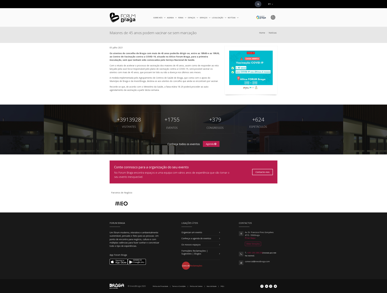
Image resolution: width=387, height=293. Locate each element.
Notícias (232, 18)
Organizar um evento (191, 232)
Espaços (192, 18)
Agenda (170, 18)
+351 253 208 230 (254, 252)
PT (269, 4)
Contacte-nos (262, 171)
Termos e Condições (179, 286)
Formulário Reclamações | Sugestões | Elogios (194, 252)
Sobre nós (158, 18)
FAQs (222, 286)
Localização (218, 18)
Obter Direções (253, 244)
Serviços (204, 18)
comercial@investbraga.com (257, 261)
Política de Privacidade (160, 286)
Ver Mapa (251, 238)
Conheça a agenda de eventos (196, 238)
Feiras (181, 18)
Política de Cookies (196, 286)
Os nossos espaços (191, 244)
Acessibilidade (211, 286)
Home (262, 32)
